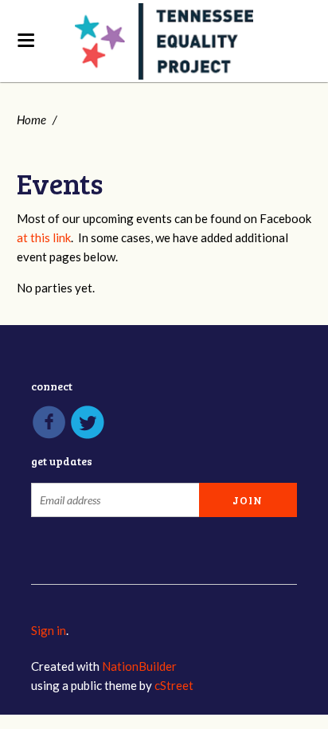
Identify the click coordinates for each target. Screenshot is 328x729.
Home (31, 119)
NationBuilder (139, 666)
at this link (44, 237)
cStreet (173, 685)
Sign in (48, 630)
